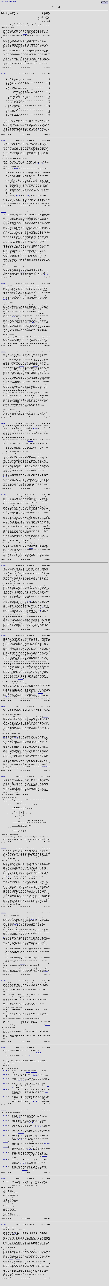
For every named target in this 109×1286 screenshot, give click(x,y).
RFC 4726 (29, 1149)
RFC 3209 (21, 1081)
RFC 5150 (3, 73)
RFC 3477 (30, 1122)
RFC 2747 (35, 1075)
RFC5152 (6, 876)
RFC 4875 (44, 1156)
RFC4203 (35, 366)
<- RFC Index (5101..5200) (8, 1)
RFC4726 (12, 316)
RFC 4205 (21, 1139)
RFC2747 (5, 937)
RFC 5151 (23, 1163)
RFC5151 (5, 299)
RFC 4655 (46, 1143)
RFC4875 (31, 322)
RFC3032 (31, 548)
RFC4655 (31, 876)
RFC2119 (44, 163)
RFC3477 (24, 363)
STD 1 (25, 34)
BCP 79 (18, 1259)
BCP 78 (14, 1233)
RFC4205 (21, 366)
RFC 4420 (36, 1101)
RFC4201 (37, 242)
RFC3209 (26, 195)
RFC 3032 (22, 1117)
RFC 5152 (24, 1170)
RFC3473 (18, 195)
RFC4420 (5, 476)
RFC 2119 (37, 163)
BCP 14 (28, 1072)
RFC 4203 (21, 1133)
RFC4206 (40, 129)
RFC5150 (47, 1025)
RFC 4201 (38, 1126)
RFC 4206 (45, 1092)
